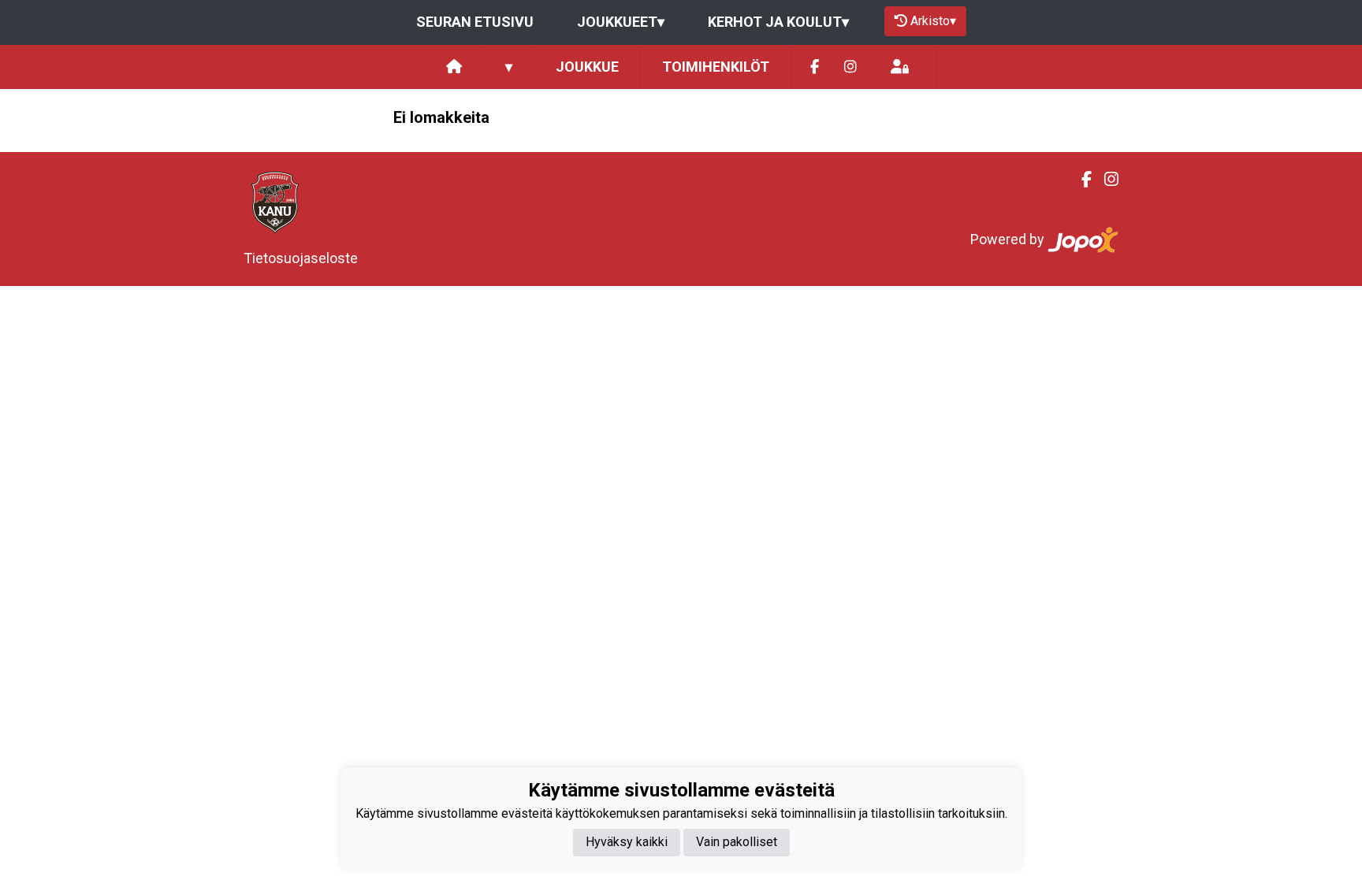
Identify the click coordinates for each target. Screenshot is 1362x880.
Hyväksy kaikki (627, 841)
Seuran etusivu (475, 21)
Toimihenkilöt (715, 66)
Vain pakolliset (736, 841)
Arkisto (933, 20)
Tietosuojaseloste (301, 258)
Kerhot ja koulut (778, 21)
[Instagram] (850, 67)
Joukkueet (620, 21)
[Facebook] (815, 67)
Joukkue (587, 66)
